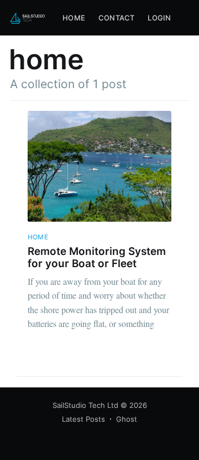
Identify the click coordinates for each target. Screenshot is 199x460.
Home (73, 17)
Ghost (126, 419)
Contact (116, 17)
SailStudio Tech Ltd (85, 405)
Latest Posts (83, 419)
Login (159, 17)
